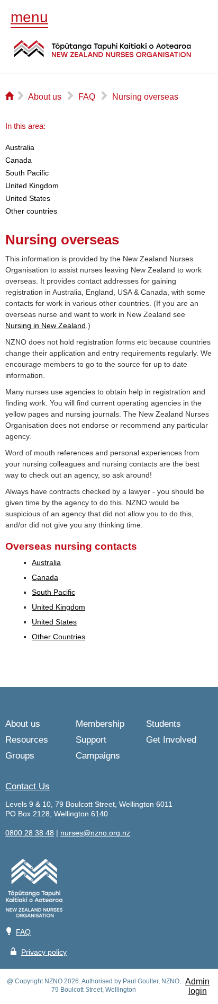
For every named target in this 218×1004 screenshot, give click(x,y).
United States (54, 622)
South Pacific (53, 592)
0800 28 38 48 (29, 833)
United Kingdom (58, 607)
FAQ (23, 932)
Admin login (197, 986)
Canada (45, 577)
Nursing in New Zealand (45, 325)
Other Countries (58, 636)
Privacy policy (44, 952)
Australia (46, 562)
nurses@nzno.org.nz (95, 833)
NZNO (102, 55)
